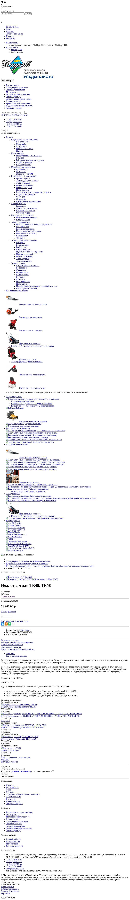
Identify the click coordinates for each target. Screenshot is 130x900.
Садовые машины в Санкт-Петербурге (22, 794)
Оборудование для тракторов (29, 155)
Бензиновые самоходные (41, 496)
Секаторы (20, 197)
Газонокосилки (22, 226)
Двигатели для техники (26, 208)
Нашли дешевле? (8, 612)
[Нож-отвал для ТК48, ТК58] (19, 577)
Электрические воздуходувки (32, 375)
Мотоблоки (21, 171)
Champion (21, 527)
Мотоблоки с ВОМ (24, 174)
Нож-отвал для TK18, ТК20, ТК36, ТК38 (18, 739)
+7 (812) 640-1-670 (14, 119)
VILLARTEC (25, 543)
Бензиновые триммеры (38, 437)
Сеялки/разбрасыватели (26, 288)
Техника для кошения (15, 90)
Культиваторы (22, 169)
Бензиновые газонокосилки (44, 435)
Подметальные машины (26, 217)
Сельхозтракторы (23, 165)
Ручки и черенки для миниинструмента (33, 192)
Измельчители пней (24, 254)
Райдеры (20, 158)
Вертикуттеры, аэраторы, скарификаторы (34, 224)
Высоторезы (21, 268)
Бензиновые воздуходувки (30, 317)
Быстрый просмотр (9, 702)
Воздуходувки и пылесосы (27, 265)
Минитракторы (12, 92)
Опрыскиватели (23, 281)
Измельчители (22, 272)
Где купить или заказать (16, 656)
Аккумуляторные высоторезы (47, 460)
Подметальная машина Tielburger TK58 (18, 707)
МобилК (19, 550)
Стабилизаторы (23, 213)
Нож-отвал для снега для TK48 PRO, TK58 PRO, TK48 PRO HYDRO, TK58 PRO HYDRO (40, 716)
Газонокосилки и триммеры (18, 428)
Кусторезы (20, 277)
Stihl (14, 539)
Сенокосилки (22, 236)
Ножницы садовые (24, 185)
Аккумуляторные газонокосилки (51, 430)
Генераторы (21, 206)
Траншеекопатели (24, 261)
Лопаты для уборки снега (27, 181)
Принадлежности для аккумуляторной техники (36, 286)
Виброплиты (21, 247)
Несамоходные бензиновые (44, 500)
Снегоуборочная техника (17, 87)
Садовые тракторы (24, 162)
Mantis (17, 532)
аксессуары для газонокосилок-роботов (28, 491)
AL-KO (18, 523)
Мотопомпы (21, 146)
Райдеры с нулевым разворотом (30, 160)
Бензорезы (20, 243)
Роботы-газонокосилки (26, 233)
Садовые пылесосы (27, 359)
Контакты (10, 38)
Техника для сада (13, 96)
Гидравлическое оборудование (29, 252)
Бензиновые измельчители (30, 330)
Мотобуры (20, 279)
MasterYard (22, 534)
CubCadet (21, 530)
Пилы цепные (22, 284)
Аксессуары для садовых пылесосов (27, 361)
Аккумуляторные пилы (29, 482)
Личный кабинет (13, 839)
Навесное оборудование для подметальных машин (33, 346)
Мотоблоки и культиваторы (18, 94)
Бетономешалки (23, 245)
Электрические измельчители (32, 388)
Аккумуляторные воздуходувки (33, 304)
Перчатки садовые (24, 188)
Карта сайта (11, 799)
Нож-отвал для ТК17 (10, 750)
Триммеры (20, 238)
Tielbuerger (22, 541)
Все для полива (23, 142)
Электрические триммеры (42, 442)
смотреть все (22, 115)
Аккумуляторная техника (17, 444)
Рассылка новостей (14, 846)
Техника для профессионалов (19, 99)
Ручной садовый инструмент (18, 103)
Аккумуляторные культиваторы (49, 464)
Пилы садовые (22, 190)
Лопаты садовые (23, 183)
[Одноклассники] (6, 624)
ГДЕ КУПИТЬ (12, 27)
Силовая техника (13, 101)
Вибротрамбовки (23, 249)
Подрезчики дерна (24, 256)
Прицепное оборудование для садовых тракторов (32, 406)
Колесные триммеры (25, 229)
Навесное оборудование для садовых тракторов (31, 403)
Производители (13, 521)
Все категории (12, 85)
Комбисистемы (22, 275)
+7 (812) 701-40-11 (14, 126)
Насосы (19, 151)
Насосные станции (24, 149)
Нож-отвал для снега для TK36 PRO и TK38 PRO (22, 727)
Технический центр (14, 34)
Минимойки (21, 144)
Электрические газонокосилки (48, 440)
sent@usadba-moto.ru (15, 868)
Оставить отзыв (8, 596)
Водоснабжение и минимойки (19, 106)
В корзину (5, 711)
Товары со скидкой (14, 803)
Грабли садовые (23, 178)
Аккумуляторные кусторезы (45, 467)
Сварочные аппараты (25, 210)
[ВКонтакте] (2, 624)
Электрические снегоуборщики (49, 518)
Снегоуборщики (23, 220)
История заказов (13, 841)
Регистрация (16, 50)
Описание (10, 653)
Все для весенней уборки (17, 291)
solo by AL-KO (27, 548)
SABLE (18, 537)
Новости (10, 36)
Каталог (9, 137)
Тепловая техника (14, 108)
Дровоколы (21, 270)
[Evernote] (9, 624)
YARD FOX (24, 546)
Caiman (18, 525)
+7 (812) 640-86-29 (14, 124)
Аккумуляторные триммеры (45, 433)
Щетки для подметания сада (28, 201)
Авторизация (17, 52)
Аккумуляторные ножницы (44, 469)
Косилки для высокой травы (28, 231)
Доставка (10, 31)
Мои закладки (12, 844)
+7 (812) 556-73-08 (14, 122)
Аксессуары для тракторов (22, 401)
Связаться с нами (13, 797)
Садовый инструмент (25, 194)
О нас (8, 29)
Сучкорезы (21, 199)
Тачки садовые (22, 259)
